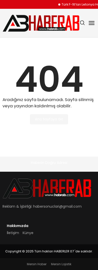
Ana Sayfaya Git (49, 119)
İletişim (13, 232)
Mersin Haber (36, 264)
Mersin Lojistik (61, 264)
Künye (28, 232)
